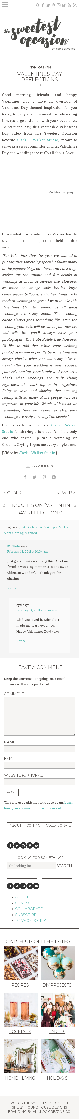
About (15, 825)
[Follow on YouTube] (36, 845)
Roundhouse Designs (46, 1107)
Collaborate (58, 825)
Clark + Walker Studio (37, 140)
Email (10, 758)
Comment (14, 694)
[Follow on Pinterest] (30, 845)
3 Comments (42, 466)
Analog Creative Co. (52, 1112)
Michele (13, 546)
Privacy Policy (30, 920)
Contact (34, 825)
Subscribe (25, 914)
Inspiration (40, 67)
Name (9, 742)
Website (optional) (24, 775)
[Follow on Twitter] (17, 845)
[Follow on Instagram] (23, 845)
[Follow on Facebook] (10, 845)
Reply (11, 588)
